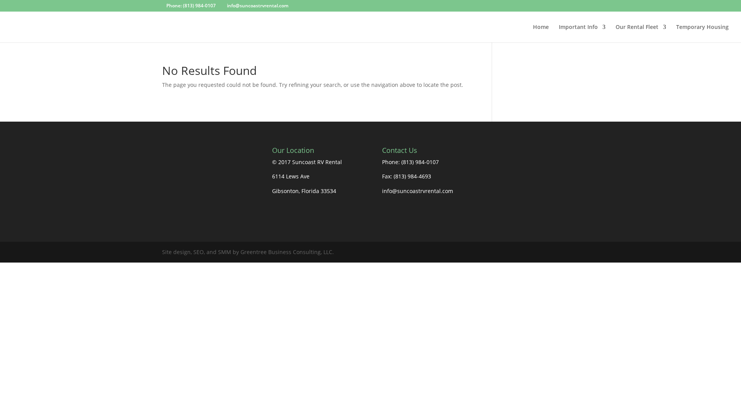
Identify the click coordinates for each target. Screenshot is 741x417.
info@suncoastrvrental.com (417, 191)
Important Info (578, 27)
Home (541, 27)
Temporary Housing (702, 27)
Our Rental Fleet (637, 27)
